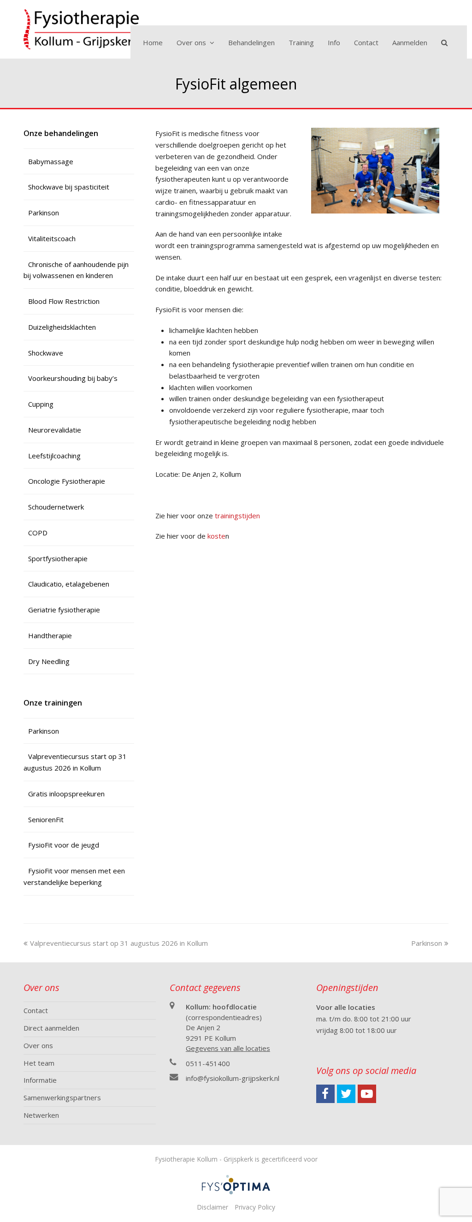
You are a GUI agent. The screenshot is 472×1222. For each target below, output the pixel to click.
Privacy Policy (255, 1207)
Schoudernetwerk (56, 506)
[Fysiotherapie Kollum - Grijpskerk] (81, 28)
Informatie (40, 1080)
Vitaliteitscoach (52, 238)
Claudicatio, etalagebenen (68, 583)
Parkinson (43, 212)
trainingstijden (238, 515)
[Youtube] (367, 1094)
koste (216, 535)
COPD (37, 532)
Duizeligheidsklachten (62, 327)
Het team (39, 1063)
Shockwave (45, 352)
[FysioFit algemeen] (375, 210)
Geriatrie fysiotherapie (64, 609)
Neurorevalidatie (54, 429)
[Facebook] (325, 1094)
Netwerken (41, 1115)
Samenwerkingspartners (62, 1097)
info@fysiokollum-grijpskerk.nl (232, 1078)
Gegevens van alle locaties (228, 1048)
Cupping (40, 404)
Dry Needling (49, 661)
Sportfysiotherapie (58, 558)
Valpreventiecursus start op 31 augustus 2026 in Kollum (119, 943)
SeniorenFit (46, 819)
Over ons (38, 1045)
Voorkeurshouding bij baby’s (73, 378)
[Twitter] (346, 1094)
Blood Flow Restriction (64, 301)
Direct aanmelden (51, 1027)
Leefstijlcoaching (54, 455)
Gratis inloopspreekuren (66, 793)
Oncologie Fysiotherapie (66, 481)
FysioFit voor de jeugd (63, 844)
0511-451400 (208, 1063)
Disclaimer (212, 1207)
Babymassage (50, 161)
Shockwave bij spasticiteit (68, 186)
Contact (36, 1010)
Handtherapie (50, 635)
